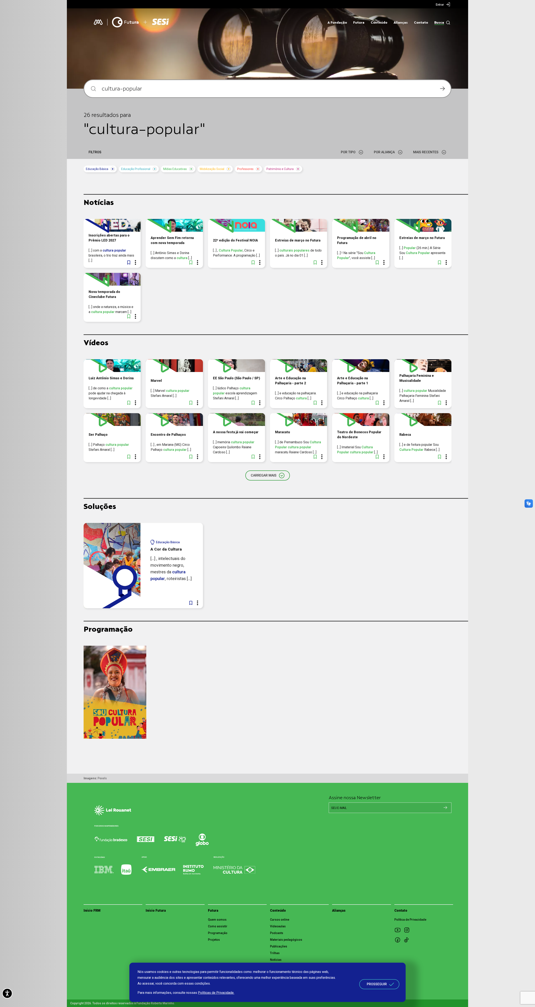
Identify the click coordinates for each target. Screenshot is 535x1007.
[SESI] (164, 22)
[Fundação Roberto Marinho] (98, 22)
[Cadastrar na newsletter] (445, 808)
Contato (421, 22)
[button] (129, 262)
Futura (358, 22)
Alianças (401, 22)
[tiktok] (408, 940)
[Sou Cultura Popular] (115, 692)
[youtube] (399, 930)
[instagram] (408, 930)
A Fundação (337, 22)
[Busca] (447, 23)
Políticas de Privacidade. (216, 993)
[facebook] (399, 940)
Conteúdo (379, 22)
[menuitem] (443, 4)
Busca (439, 22)
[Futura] (125, 22)
